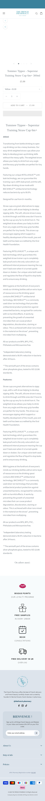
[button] (22, 113)
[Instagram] (23, 705)
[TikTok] (26, 705)
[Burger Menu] (4, 13)
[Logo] (22, 13)
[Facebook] (19, 705)
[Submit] (36, 733)
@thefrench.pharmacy (22, 701)
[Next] (31, 63)
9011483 (33, 773)
